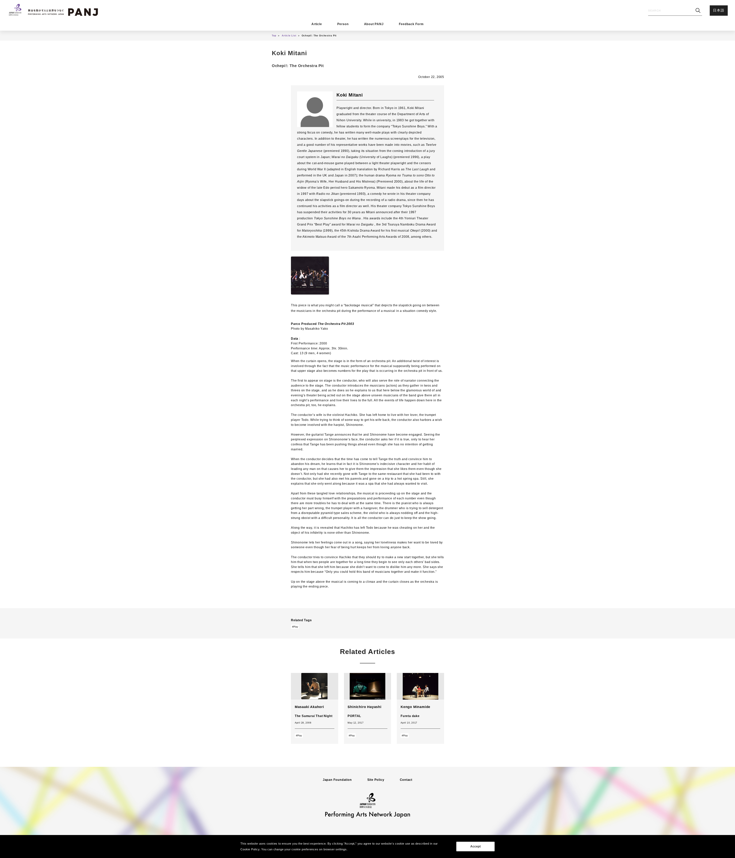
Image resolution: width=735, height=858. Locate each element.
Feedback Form (411, 24)
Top (274, 35)
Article (316, 24)
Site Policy (375, 779)
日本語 (718, 10)
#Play (295, 626)
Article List (289, 35)
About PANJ (374, 24)
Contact (406, 779)
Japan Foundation (337, 779)
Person (343, 24)
